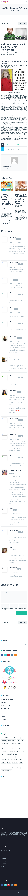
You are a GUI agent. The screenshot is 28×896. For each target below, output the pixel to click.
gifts (20, 748)
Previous (6, 23)
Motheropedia (5, 52)
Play (8, 759)
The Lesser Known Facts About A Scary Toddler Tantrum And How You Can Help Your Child (7, 199)
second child (4, 765)
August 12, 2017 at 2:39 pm (15, 341)
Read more (5, 223)
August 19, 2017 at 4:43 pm (15, 572)
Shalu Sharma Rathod (15, 470)
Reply (18, 239)
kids (15, 144)
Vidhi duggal (13, 336)
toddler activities (10, 767)
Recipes (3, 716)
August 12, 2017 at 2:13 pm (15, 312)
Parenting (18, 52)
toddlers (18, 767)
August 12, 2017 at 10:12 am (15, 283)
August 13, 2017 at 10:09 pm (15, 476)
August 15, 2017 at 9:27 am (15, 327)
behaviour (4, 740)
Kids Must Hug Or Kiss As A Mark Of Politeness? (14, 47)
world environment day (6, 770)
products (3, 762)
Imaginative (12, 751)
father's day (4, 748)
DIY (15, 746)
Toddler (3, 767)
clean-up (19, 743)
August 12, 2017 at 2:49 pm (15, 363)
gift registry (14, 748)
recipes (8, 762)
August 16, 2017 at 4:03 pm (15, 553)
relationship (14, 762)
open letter (19, 756)
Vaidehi (11, 358)
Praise (20, 759)
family (19, 746)
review (21, 762)
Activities (14, 737)
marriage (15, 754)
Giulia (11, 548)
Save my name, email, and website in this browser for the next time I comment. (14, 609)
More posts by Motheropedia (9, 168)
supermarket (17, 765)
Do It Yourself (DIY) (7, 699)
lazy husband (8, 754)
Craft (11, 746)
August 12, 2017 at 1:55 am (15, 242)
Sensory (10, 765)
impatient (19, 751)
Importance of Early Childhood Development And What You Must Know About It (21, 198)
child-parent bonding (6, 743)
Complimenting (5, 746)
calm (18, 740)
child (7, 144)
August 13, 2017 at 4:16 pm (15, 439)
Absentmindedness (6, 737)
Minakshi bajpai (13, 434)
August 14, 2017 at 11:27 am (15, 513)
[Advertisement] (14, 793)
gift (9, 748)
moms (20, 754)
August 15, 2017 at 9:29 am (15, 461)
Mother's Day (4, 756)
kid (13, 144)
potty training (14, 759)
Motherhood (13, 52)
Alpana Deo (12, 237)
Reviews (3, 719)
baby (19, 737)
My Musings (4, 711)
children (10, 144)
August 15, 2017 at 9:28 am (15, 380)
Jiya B (11, 508)
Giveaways (4, 702)
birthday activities (11, 740)
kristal (11, 278)
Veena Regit (13, 390)
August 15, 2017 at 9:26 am (15, 267)
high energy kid (5, 751)
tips (22, 765)
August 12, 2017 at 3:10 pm (15, 395)
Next (21, 23)
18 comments (7, 231)
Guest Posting (5, 705)
